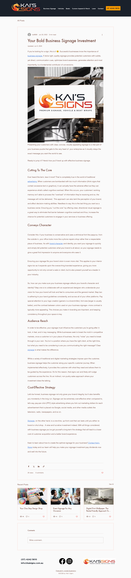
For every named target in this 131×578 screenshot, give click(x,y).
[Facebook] (62, 561)
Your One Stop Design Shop (31, 508)
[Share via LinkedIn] (39, 466)
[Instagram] (69, 561)
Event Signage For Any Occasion (62, 509)
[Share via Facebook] (29, 466)
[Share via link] (44, 466)
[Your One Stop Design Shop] (32, 496)
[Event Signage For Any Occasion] (65, 496)
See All (111, 484)
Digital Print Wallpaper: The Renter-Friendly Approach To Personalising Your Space (97, 509)
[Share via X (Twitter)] (34, 466)
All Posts (20, 20)
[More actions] (102, 34)
